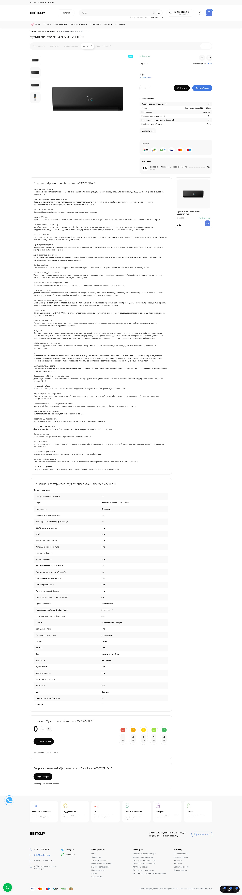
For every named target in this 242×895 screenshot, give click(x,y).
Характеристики (71, 46)
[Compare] (202, 58)
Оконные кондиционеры (143, 870)
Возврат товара (180, 870)
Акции (94, 873)
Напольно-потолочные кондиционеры (149, 873)
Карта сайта (96, 876)
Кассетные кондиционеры (144, 860)
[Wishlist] (209, 58)
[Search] (154, 13)
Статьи (51, 2)
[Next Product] (208, 46)
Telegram (70, 849)
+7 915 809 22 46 (181, 12)
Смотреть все (148, 131)
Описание (54, 46)
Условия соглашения (100, 867)
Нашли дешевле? (146, 77)
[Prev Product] (203, 46)
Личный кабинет (181, 853)
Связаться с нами (181, 867)
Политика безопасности (101, 863)
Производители (98, 870)
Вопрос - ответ (104, 46)
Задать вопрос (43, 776)
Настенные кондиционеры (144, 853)
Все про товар (39, 46)
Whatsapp (70, 855)
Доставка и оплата (38, 2)
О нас (93, 853)
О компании (96, 857)
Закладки (178, 860)
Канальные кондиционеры (144, 863)
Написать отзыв (44, 741)
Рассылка (178, 863)
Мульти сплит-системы (143, 857)
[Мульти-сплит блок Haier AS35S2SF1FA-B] (88, 99)
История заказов (181, 857)
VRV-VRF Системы (140, 867)
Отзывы (87, 46)
